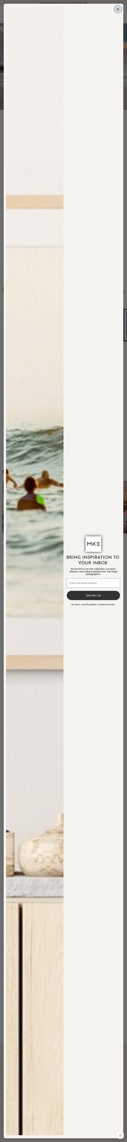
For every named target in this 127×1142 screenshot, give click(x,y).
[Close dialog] (118, 9)
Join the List (93, 595)
